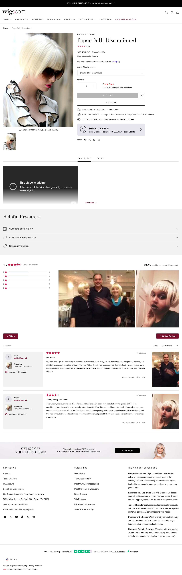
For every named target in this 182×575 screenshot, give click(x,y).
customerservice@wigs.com (21, 509)
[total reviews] (128, 46)
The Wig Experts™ (82, 479)
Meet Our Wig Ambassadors (86, 484)
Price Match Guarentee (84, 504)
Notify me (111, 103)
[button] (166, 12)
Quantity (80, 80)
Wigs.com (14, 566)
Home (5, 28)
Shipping (80, 56)
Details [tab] (100, 158)
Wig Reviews (80, 499)
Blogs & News (80, 494)
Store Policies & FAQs (84, 509)
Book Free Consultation (13, 489)
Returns (6, 473)
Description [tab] (84, 158)
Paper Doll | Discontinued (23, 367)
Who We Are (79, 473)
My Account (8, 484)
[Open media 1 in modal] (69, 38)
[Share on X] (89, 139)
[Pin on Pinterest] (94, 139)
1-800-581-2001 (21, 504)
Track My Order (10, 479)
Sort (156, 346)
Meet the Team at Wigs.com (86, 489)
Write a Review (169, 337)
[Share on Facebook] (85, 139)
